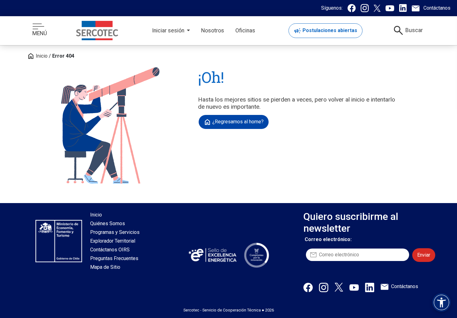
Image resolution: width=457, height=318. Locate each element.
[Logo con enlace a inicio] (97, 30)
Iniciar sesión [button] (169, 30)
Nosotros (212, 30)
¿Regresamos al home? (234, 122)
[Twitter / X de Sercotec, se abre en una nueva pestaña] (377, 8)
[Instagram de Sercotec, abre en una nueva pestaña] (323, 287)
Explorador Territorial (112, 241)
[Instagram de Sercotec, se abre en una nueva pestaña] (365, 8)
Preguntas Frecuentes (114, 258)
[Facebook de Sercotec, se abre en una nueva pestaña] (352, 8)
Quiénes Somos (107, 223)
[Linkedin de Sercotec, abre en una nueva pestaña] (369, 287)
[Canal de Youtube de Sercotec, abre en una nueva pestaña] (354, 287)
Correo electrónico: (328, 239)
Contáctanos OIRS (110, 250)
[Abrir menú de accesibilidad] (441, 302)
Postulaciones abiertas (325, 30)
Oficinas (245, 30)
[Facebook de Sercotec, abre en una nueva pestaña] (308, 287)
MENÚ (39, 33)
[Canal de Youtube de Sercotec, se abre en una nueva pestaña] (389, 8)
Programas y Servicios (115, 232)
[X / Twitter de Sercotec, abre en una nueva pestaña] (339, 287)
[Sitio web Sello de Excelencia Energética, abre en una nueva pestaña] (212, 255)
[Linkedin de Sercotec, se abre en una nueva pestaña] (403, 8)
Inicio (37, 56)
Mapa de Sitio (105, 267)
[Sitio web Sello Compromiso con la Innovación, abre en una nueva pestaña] (256, 255)
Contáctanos (404, 286)
